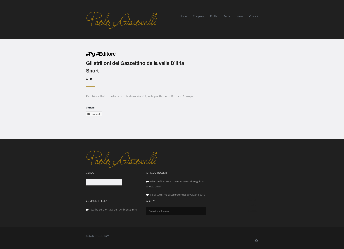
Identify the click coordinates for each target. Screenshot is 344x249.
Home (183, 16)
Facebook (252, 210)
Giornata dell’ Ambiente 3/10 (120, 209)
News (240, 16)
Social (227, 16)
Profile (213, 16)
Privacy (99, 235)
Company (198, 16)
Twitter (254, 205)
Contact (253, 16)
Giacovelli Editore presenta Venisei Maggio (175, 181)
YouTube (252, 200)
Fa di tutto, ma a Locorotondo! (168, 194)
